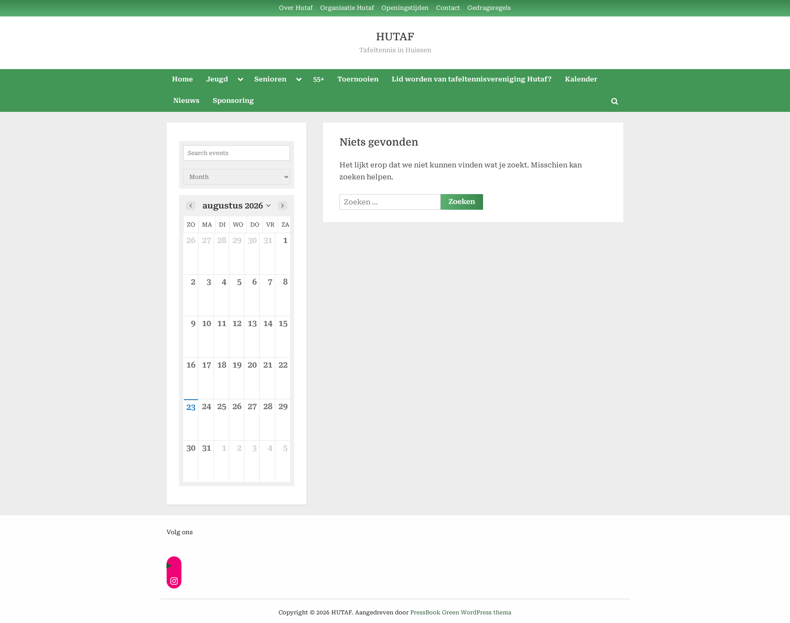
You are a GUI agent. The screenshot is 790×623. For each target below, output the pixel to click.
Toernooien (358, 79)
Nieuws (186, 100)
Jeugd (217, 79)
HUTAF (395, 37)
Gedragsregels (489, 8)
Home (182, 79)
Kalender (581, 79)
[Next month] (282, 205)
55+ (318, 79)
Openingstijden (405, 8)
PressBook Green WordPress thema (460, 612)
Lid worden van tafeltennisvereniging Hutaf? (472, 79)
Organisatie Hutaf (347, 8)
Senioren (270, 79)
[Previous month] (190, 205)
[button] (236, 205)
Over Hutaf (296, 8)
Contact (448, 8)
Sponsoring (233, 100)
